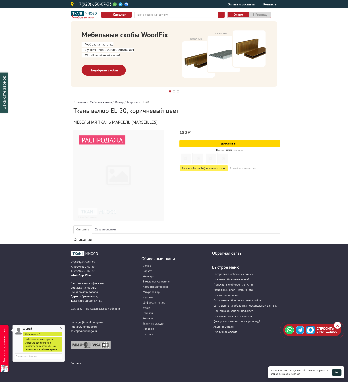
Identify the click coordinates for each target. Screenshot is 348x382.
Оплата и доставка (241, 4)
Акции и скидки (224, 326)
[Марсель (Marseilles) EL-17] (211, 159)
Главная (81, 102)
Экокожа (148, 329)
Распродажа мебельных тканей (233, 274)
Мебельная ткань (101, 102)
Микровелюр (151, 292)
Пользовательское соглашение (233, 316)
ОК (336, 372)
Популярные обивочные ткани (233, 284)
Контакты (270, 4)
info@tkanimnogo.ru (84, 326)
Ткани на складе (153, 323)
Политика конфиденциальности (234, 311)
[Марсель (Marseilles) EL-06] (186, 159)
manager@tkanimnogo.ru (87, 322)
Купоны (148, 297)
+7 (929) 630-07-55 (83, 266)
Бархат (147, 271)
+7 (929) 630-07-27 (83, 271)
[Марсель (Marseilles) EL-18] (223, 159)
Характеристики (105, 229)
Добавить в (228, 143)
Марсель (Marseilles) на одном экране (203, 168)
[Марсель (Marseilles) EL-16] (198, 159)
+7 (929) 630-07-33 (83, 262)
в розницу (259, 15)
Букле (146, 307)
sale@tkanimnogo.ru (84, 331)
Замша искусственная (156, 281)
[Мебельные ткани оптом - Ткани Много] (103, 253)
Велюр (119, 102)
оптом (238, 15)
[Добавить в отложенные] (278, 134)
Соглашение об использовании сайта (237, 300)
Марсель (132, 102)
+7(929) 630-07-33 (94, 4)
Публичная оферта (225, 332)
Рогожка (148, 318)
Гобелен (148, 313)
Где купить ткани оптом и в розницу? (237, 321)
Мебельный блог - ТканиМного (233, 290)
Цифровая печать (154, 302)
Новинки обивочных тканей (232, 279)
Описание (82, 229)
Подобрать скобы (104, 70)
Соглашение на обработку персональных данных (245, 305)
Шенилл (148, 334)
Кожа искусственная (156, 286)
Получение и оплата (226, 295)
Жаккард (148, 276)
